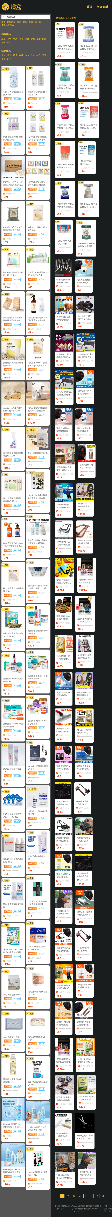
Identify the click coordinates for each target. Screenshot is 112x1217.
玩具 (15, 38)
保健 (27, 38)
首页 (89, 7)
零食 (9, 38)
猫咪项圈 (11, 22)
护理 (33, 38)
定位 (25, 22)
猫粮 (19, 22)
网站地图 (105, 1208)
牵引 (9, 42)
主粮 (3, 38)
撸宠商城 (102, 7)
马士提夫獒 (71, 18)
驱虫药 (38, 22)
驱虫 (3, 22)
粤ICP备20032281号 (64, 1209)
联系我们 (110, 1208)
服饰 (3, 42)
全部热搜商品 (7, 25)
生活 (38, 38)
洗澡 (44, 38)
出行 (9, 59)
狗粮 (31, 22)
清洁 (21, 38)
